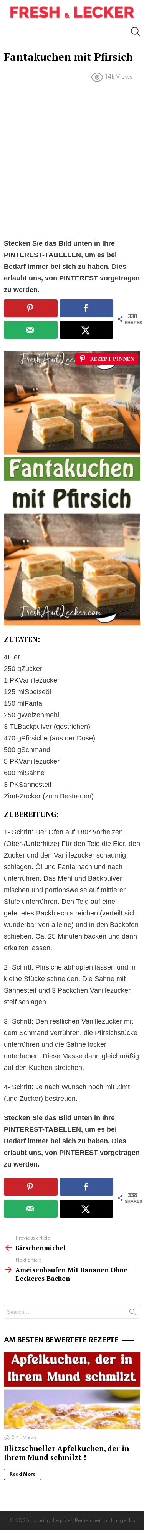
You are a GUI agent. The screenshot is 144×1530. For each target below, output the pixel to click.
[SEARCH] (135, 31)
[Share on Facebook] (86, 308)
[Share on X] (86, 330)
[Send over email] (31, 330)
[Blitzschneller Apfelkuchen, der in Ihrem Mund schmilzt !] (72, 1390)
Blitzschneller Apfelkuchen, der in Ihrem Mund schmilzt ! (66, 1452)
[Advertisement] (72, 162)
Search (132, 1313)
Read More (23, 1474)
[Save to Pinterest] (31, 308)
